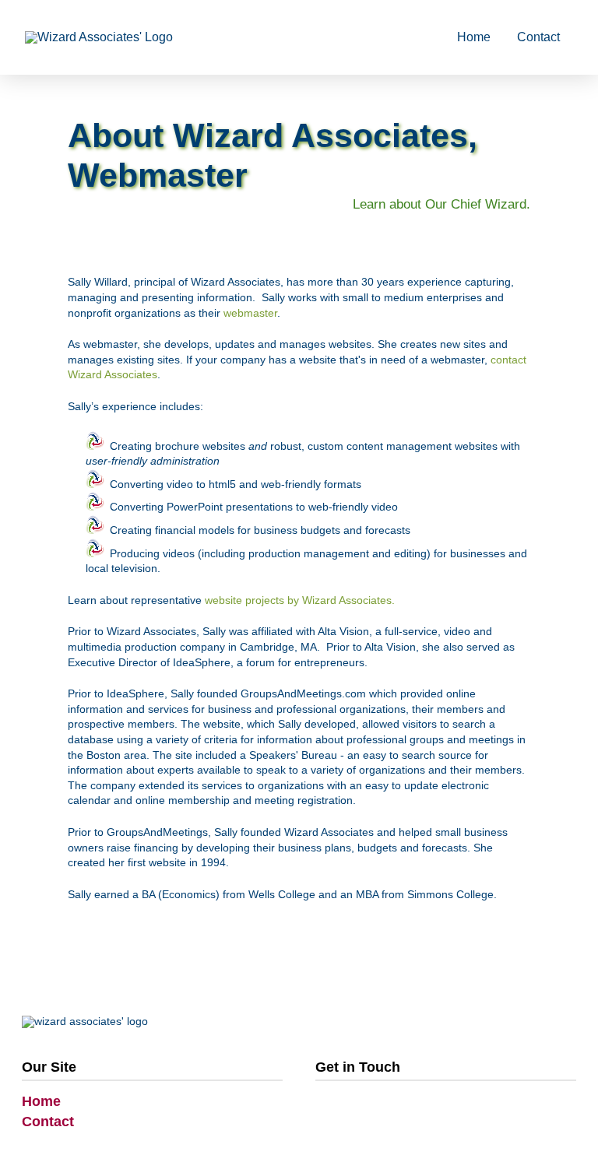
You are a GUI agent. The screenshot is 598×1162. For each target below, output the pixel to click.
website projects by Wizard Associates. (300, 600)
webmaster (250, 313)
